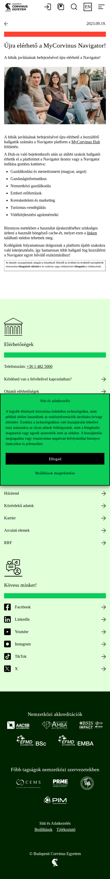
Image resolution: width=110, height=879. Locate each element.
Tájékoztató (66, 829)
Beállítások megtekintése (55, 473)
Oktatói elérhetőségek (21, 391)
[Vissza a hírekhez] (6, 24)
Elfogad (55, 459)
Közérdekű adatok (19, 505)
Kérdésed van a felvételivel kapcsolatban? (38, 379)
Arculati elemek (17, 530)
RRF (8, 542)
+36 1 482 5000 (39, 366)
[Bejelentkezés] (47, 7)
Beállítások (43, 829)
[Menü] (101, 7)
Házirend (11, 493)
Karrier (10, 518)
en (88, 7)
